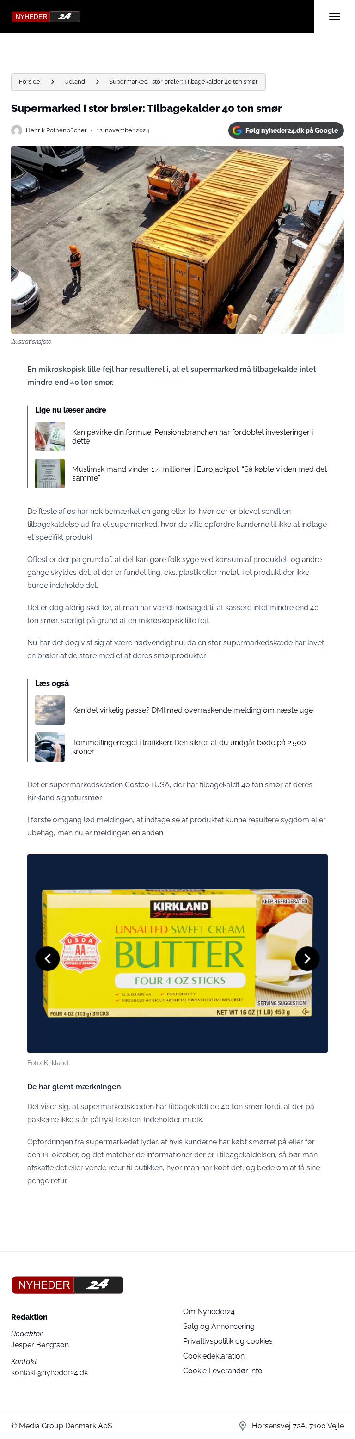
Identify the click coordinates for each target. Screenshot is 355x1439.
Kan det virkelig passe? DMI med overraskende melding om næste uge (192, 710)
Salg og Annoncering (219, 1326)
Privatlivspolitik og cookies (228, 1341)
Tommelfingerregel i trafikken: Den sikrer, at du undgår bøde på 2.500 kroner (189, 747)
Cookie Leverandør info (223, 1370)
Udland (74, 81)
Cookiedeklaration (214, 1356)
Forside (29, 81)
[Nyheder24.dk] (162, 16)
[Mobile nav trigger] (334, 16)
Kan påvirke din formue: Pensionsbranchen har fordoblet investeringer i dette (192, 436)
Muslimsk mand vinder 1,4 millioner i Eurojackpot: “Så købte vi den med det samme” (199, 473)
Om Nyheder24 (209, 1311)
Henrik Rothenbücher (56, 130)
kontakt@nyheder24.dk (49, 1372)
